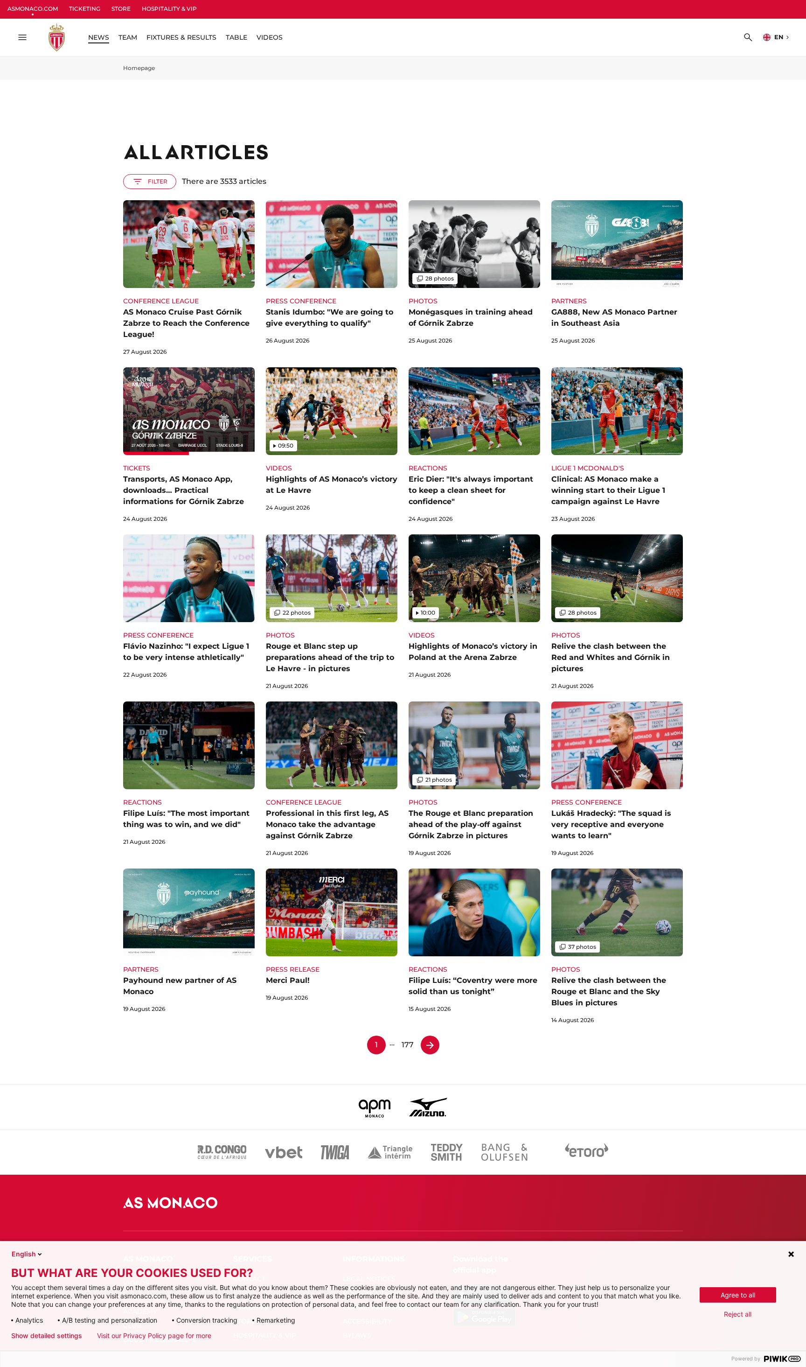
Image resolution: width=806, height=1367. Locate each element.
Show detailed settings (46, 1335)
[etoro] (587, 1152)
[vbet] (283, 1152)
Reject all (737, 1314)
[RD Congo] (222, 1152)
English (24, 1254)
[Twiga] (335, 1152)
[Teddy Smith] (447, 1152)
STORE (121, 8)
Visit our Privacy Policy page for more (154, 1335)
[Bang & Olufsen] (504, 1152)
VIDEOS (270, 37)
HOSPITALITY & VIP (169, 8)
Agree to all (738, 1295)
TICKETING (84, 8)
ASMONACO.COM (32, 8)
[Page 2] (430, 1045)
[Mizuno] (428, 1107)
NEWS (98, 37)
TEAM (127, 37)
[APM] (375, 1107)
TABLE (236, 37)
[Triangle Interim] (390, 1152)
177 (408, 1044)
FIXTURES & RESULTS (181, 37)
